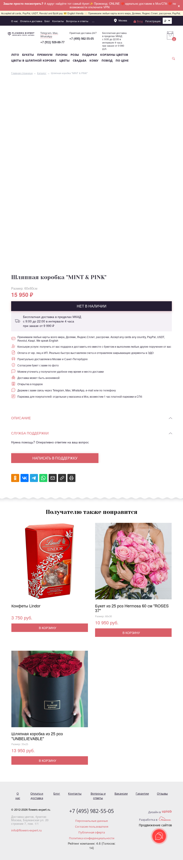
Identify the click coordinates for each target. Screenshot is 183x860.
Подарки (89, 54)
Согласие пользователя (91, 827)
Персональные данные (91, 821)
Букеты (28, 54)
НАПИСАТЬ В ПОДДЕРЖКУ (54, 458)
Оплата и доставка (31, 21)
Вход (140, 21)
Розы (75, 54)
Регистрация (152, 21)
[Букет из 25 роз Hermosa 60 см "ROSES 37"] (133, 563)
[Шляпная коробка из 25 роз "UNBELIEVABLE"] (49, 691)
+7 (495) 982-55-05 (81, 38)
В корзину (47, 627)
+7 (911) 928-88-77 (52, 42)
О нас (14, 21)
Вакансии (121, 793)
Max (55, 33)
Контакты (58, 21)
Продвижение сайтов (155, 825)
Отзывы (162, 793)
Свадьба (79, 60)
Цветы (64, 60)
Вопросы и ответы (77, 21)
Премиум (44, 54)
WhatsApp (46, 36)
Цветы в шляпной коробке (33, 60)
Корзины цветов (114, 54)
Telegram (45, 33)
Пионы (61, 54)
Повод (107, 60)
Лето (15, 54)
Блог (47, 21)
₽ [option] (165, 21)
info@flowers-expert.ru (26, 830)
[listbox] (167, 21)
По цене (122, 60)
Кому (93, 60)
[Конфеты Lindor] (49, 563)
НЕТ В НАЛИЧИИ (91, 306)
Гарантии (142, 793)
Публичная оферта (91, 832)
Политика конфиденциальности (91, 838)
